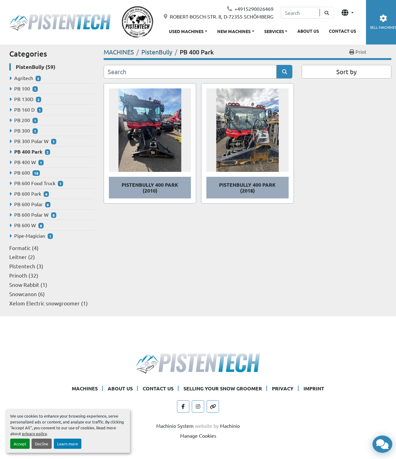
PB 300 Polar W (31, 141)
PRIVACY (283, 388)
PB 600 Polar (28, 204)
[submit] (327, 13)
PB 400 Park (28, 151)
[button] (235, 30)
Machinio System (175, 426)
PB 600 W (25, 225)
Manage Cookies (198, 435)
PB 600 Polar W (31, 214)
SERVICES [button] (274, 31)
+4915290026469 (254, 9)
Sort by (346, 71)
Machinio (230, 426)
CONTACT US (342, 31)
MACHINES (85, 388)
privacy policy (34, 433)
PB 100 (22, 88)
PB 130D (23, 99)
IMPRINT (313, 388)
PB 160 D (24, 109)
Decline (41, 443)
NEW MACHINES (234, 31)
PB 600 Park (27, 193)
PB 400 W (25, 162)
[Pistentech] (198, 362)
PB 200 (22, 120)
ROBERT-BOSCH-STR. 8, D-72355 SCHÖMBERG (221, 16)
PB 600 (22, 172)
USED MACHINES (186, 31)
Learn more (67, 443)
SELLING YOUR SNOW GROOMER (222, 388)
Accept (20, 443)
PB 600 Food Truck (34, 183)
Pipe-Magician (29, 235)
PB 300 (22, 130)
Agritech (23, 78)
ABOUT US (308, 31)
